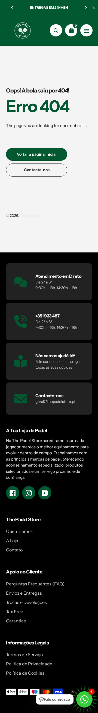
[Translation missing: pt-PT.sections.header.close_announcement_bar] (94, 7)
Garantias (16, 621)
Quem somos (19, 531)
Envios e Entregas (24, 593)
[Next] (85, 7)
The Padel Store (33, 215)
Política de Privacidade (29, 663)
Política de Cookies (25, 673)
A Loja (12, 540)
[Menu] (86, 30)
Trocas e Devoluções (26, 602)
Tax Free (14, 611)
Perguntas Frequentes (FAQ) (35, 584)
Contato (14, 550)
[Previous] (12, 7)
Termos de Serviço (24, 654)
